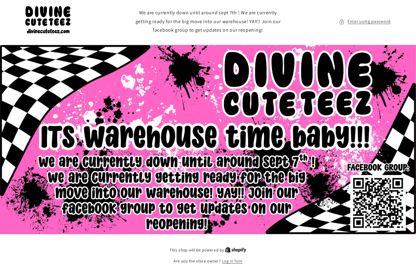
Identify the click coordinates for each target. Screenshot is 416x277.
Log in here (232, 261)
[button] (365, 21)
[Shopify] (235, 250)
